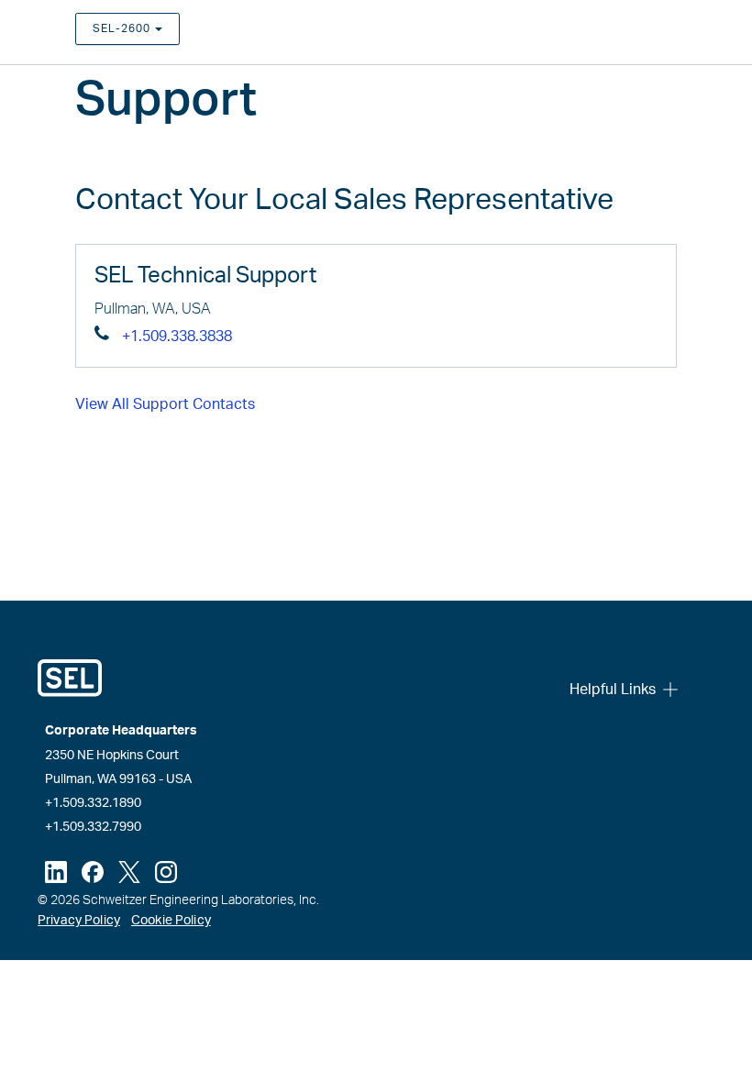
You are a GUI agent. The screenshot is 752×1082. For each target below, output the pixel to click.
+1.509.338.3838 (177, 336)
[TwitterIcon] (129, 872)
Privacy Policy (79, 920)
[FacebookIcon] (92, 872)
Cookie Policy (171, 920)
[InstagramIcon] (166, 872)
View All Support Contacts (165, 404)
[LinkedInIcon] (56, 872)
